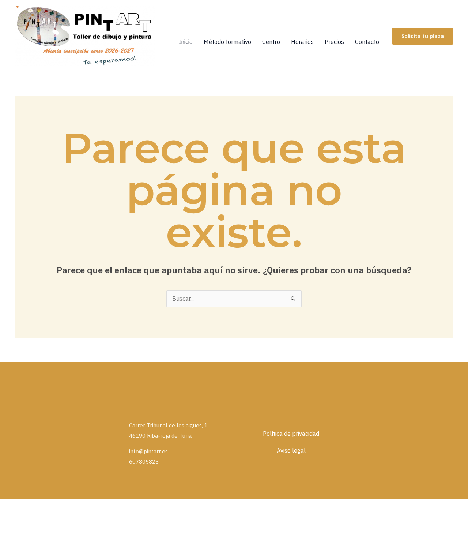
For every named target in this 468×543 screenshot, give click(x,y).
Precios (334, 41)
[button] (422, 36)
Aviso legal (291, 450)
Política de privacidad (291, 433)
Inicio (186, 41)
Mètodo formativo (227, 41)
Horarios (302, 41)
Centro (271, 41)
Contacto (367, 41)
